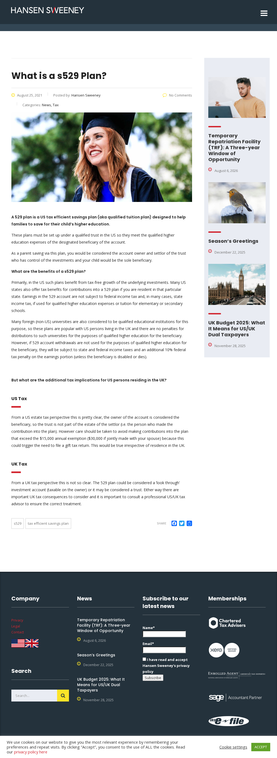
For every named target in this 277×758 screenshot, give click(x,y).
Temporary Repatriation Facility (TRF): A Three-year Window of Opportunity (234, 147)
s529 (17, 523)
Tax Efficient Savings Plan (48, 523)
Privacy (17, 620)
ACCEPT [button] (261, 746)
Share (161, 523)
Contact (17, 632)
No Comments (180, 95)
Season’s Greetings (233, 241)
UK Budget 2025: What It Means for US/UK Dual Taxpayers (236, 328)
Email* (148, 643)
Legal (15, 626)
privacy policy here (30, 751)
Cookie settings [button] (233, 746)
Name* (149, 627)
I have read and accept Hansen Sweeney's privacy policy (166, 665)
